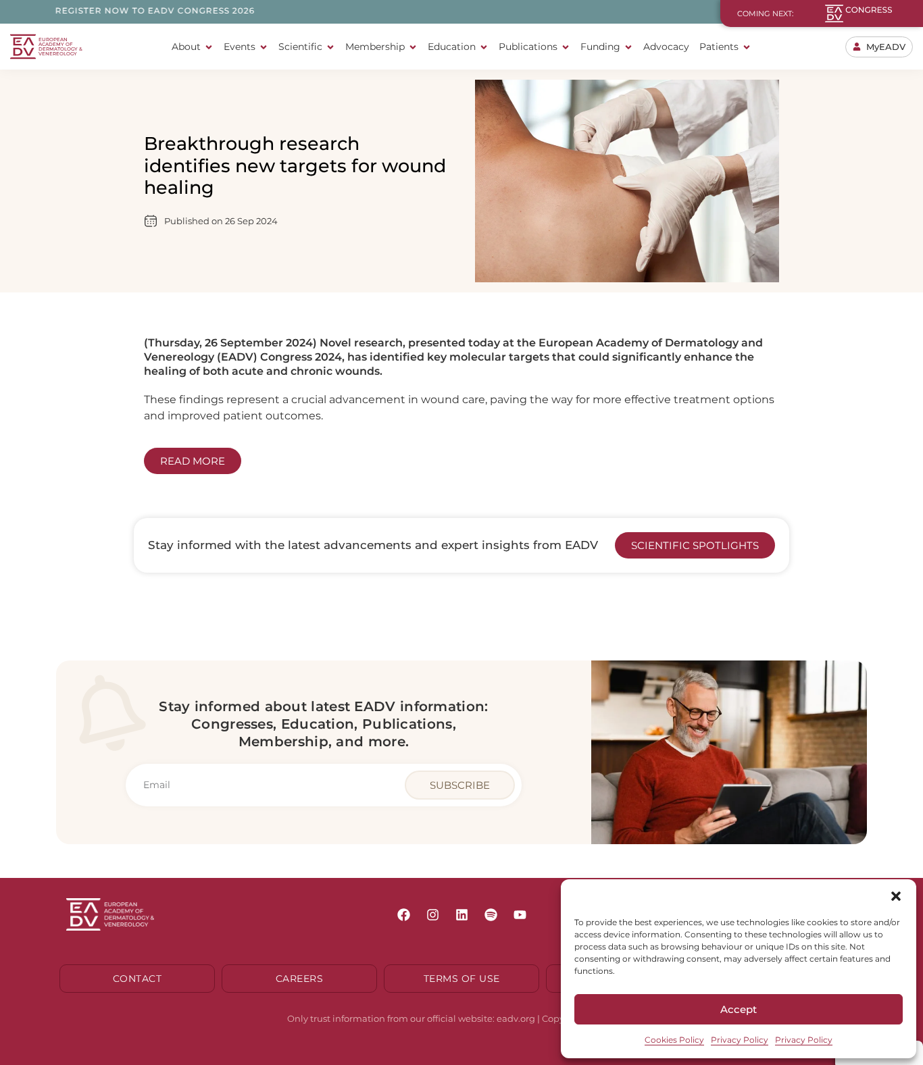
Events (239, 47)
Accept (738, 1009)
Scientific (300, 47)
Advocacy (666, 47)
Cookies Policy (674, 1040)
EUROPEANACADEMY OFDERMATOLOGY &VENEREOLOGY (60, 46)
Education (452, 47)
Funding (600, 47)
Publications (528, 47)
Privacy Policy (739, 1040)
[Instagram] (432, 914)
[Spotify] (490, 914)
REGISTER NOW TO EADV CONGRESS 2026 (121, 10)
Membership (375, 47)
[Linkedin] (461, 914)
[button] (896, 896)
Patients (719, 47)
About (186, 47)
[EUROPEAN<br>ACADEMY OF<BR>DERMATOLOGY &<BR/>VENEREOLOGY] (23, 46)
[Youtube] (519, 914)
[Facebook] (403, 914)
